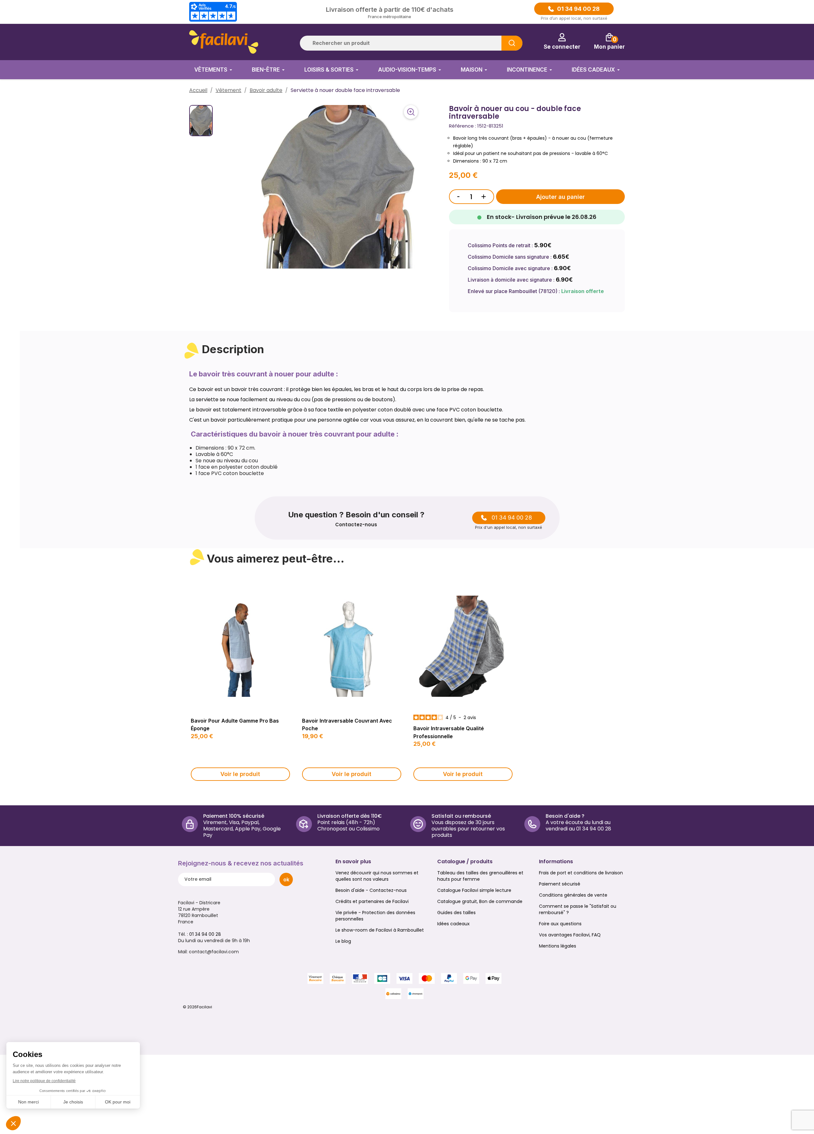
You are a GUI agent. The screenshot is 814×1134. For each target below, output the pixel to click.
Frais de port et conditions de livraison (581, 873)
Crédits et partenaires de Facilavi (372, 901)
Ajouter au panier (560, 196)
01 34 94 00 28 (578, 9)
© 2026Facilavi (197, 1007)
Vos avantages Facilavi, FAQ (570, 935)
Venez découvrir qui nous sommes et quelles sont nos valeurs (376, 876)
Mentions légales (557, 946)
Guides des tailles (456, 912)
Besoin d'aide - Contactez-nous (371, 890)
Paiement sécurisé (559, 884)
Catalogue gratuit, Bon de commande (479, 901)
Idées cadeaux (453, 923)
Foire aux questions (560, 923)
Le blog (343, 941)
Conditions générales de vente (573, 895)
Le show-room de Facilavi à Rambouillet (379, 930)
